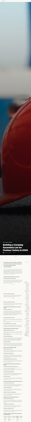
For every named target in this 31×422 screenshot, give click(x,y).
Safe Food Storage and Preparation (28, 307)
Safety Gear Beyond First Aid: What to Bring (27, 298)
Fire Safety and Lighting (27, 303)
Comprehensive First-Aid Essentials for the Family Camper (27, 291)
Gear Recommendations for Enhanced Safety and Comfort (27, 311)
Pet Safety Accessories (27, 317)
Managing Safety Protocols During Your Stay (27, 326)
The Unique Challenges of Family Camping (27, 285)
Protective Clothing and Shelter (28, 301)
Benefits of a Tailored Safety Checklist (27, 289)
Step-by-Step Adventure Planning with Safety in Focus (27, 319)
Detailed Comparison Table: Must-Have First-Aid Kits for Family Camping (27, 333)
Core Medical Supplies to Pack (27, 292)
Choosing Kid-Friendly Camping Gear (27, 315)
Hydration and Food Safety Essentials (27, 304)
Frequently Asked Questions (27, 335)
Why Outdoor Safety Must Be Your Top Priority (27, 283)
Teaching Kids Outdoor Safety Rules (27, 329)
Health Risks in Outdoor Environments (27, 287)
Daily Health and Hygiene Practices (28, 331)
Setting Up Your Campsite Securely (28, 327)
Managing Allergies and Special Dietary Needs (28, 309)
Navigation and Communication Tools (27, 300)
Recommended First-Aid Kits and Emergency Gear (27, 313)
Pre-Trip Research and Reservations (28, 320)
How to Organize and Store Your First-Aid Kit (27, 297)
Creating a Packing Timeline (28, 322)
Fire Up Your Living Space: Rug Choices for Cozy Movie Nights (14, 345)
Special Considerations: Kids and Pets (27, 294)
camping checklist (9, 303)
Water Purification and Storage (27, 306)
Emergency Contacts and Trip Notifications (28, 324)
